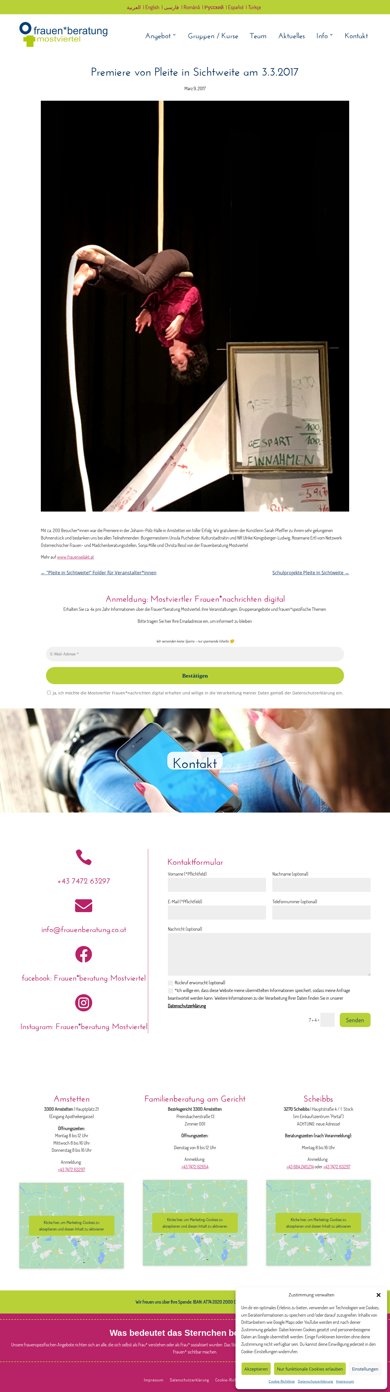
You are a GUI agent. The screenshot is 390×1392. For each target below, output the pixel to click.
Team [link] (258, 36)
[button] (378, 1295)
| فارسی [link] (170, 7)
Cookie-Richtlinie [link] (282, 1381)
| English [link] (151, 7)
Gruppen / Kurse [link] (213, 36)
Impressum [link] (345, 1381)
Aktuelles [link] (291, 36)
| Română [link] (190, 7)
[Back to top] (384, 1350)
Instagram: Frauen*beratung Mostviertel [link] (83, 1025)
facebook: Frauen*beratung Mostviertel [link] (84, 976)
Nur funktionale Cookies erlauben (310, 1369)
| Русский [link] (213, 7)
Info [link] (322, 36)
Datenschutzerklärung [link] (315, 1381)
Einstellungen (365, 1369)
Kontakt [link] (356, 36)
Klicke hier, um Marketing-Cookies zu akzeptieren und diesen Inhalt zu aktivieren (71, 1225)
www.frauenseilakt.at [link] (75, 557)
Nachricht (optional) (185, 929)
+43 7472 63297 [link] (83, 879)
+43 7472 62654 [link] (194, 1166)
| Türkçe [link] (253, 7)
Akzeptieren (256, 1369)
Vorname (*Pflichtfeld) (187, 874)
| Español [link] (235, 7)
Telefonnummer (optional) (294, 901)
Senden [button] (355, 1020)
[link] (63, 45)
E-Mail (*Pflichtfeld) (185, 901)
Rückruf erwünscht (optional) (200, 982)
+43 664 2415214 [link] (300, 1166)
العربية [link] (134, 7)
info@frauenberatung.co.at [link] (83, 928)
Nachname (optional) (290, 874)
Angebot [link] (158, 36)
